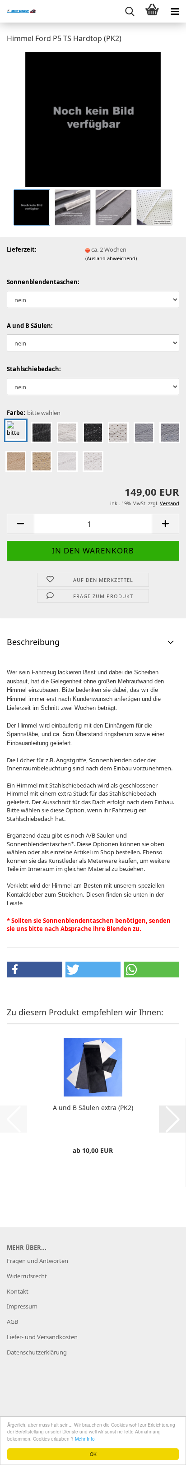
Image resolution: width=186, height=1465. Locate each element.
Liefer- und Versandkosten (42, 1337)
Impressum (22, 1306)
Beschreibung (33, 641)
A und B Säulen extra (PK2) (93, 1107)
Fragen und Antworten (37, 1261)
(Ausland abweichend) (111, 258)
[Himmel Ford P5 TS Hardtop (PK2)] (93, 119)
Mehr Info (85, 1438)
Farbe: (33, 413)
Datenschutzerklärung (37, 1352)
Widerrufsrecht (27, 1276)
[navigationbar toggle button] (174, 11)
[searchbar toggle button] (129, 11)
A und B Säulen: (30, 326)
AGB (12, 1322)
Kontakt (17, 1291)
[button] (20, 524)
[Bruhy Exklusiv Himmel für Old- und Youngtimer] (18, 11)
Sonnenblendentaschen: (43, 282)
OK (93, 1454)
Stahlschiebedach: (34, 369)
